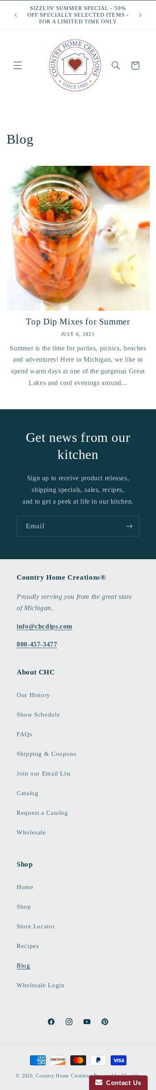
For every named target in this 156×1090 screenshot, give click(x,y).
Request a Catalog (42, 812)
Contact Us (121, 1082)
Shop (24, 906)
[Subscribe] (129, 526)
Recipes (28, 946)
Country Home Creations (64, 1075)
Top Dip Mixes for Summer (78, 322)
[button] (17, 65)
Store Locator (36, 926)
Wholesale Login (40, 985)
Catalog (27, 793)
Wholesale (31, 832)
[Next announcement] (140, 15)
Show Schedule (38, 714)
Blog (23, 965)
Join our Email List (44, 773)
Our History (33, 695)
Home (25, 887)
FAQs (24, 734)
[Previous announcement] (16, 15)
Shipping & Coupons (46, 753)
